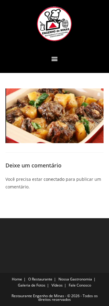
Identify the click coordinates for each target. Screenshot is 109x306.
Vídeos (57, 285)
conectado (54, 179)
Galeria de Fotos (31, 285)
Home (17, 279)
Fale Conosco (80, 285)
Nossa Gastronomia (75, 279)
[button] (55, 59)
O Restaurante (40, 279)
